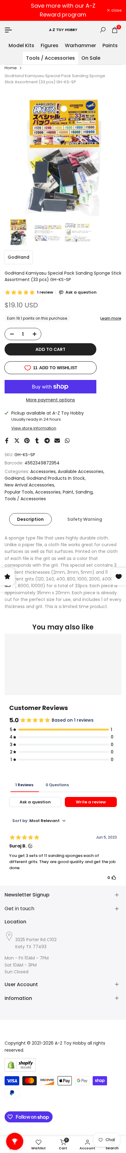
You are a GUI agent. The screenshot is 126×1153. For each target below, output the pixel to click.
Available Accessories (80, 471)
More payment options (50, 400)
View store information (33, 428)
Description (30, 519)
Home (11, 68)
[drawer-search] (102, 29)
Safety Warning (84, 519)
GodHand (18, 257)
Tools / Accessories (25, 499)
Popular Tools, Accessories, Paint (39, 492)
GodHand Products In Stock (56, 478)
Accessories (43, 471)
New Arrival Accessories (29, 485)
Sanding (84, 492)
